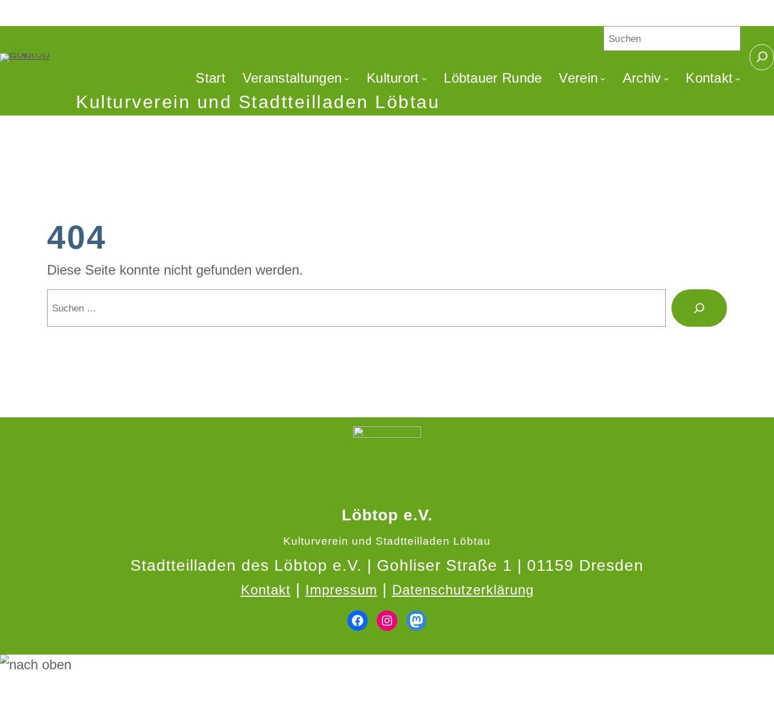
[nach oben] (387, 665)
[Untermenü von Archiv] (666, 78)
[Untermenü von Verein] (603, 78)
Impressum (341, 589)
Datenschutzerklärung (463, 589)
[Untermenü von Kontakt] (738, 78)
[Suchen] (699, 308)
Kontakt (266, 589)
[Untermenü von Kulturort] (424, 78)
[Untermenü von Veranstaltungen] (347, 78)
